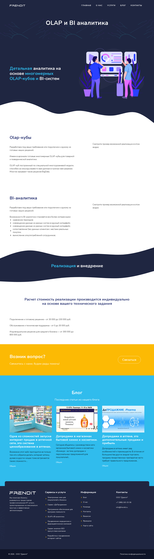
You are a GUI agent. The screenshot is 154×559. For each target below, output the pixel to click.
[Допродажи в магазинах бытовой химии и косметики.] (77, 430)
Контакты (136, 5)
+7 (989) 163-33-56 (123, 502)
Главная (86, 5)
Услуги (111, 5)
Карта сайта (88, 526)
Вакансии (87, 516)
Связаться (129, 360)
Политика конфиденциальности (133, 554)
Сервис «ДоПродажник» (57, 505)
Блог (123, 5)
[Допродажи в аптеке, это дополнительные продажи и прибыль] (123, 430)
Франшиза (87, 521)
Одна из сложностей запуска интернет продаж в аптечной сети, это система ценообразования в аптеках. (31, 441)
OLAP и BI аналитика (56, 516)
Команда (86, 507)
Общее (13, 466)
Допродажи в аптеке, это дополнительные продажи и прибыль (122, 439)
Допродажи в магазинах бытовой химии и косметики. (76, 438)
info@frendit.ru (122, 507)
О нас (99, 5)
